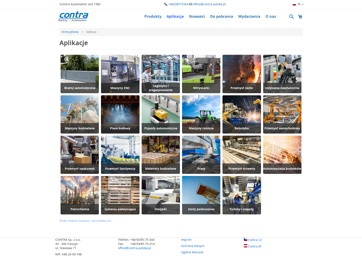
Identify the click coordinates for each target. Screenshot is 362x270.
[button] (298, 4)
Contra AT (254, 246)
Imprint (186, 240)
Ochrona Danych (192, 246)
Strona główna (70, 31)
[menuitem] (153, 16)
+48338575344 (178, 4)
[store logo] (73, 16)
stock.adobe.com (101, 220)
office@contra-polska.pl (209, 4)
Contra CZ (254, 240)
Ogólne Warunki (192, 252)
